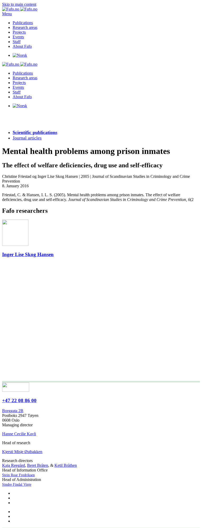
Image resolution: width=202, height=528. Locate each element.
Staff (17, 41)
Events (18, 37)
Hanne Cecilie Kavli (19, 434)
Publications (23, 22)
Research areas (25, 27)
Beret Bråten (37, 465)
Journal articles (27, 138)
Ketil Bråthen (65, 465)
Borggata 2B (12, 410)
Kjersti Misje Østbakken (22, 451)
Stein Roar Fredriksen (18, 475)
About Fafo (22, 46)
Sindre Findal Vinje (16, 484)
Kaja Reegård (13, 465)
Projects (19, 32)
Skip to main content (19, 4)
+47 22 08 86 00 (19, 400)
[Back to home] (19, 9)
